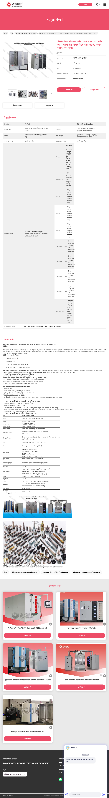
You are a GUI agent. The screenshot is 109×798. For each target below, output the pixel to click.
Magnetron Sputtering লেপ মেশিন (26, 33)
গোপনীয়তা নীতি (5, 795)
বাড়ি (6, 33)
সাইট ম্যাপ (11, 795)
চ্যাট (85, 4)
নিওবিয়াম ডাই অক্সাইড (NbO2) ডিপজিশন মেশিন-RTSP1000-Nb (27, 628)
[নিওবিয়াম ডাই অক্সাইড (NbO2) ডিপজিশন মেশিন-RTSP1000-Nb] (28, 608)
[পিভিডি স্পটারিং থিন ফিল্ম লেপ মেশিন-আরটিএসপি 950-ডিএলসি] (81, 660)
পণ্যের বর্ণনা (49, 105)
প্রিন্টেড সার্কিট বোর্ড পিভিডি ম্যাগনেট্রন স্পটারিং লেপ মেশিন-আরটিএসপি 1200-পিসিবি (27, 680)
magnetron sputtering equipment (86, 572)
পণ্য (12, 33)
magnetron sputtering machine (24, 572)
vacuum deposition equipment (55, 572)
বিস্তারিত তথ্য (17, 105)
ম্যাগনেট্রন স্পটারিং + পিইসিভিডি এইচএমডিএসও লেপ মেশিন (27, 731)
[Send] (103, 794)
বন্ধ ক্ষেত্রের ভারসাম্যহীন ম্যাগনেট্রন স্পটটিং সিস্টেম (81, 628)
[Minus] (103, 747)
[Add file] (66, 794)
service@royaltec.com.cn (16, 774)
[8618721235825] (60, 779)
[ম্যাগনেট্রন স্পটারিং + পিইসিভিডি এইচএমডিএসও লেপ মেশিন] (28, 712)
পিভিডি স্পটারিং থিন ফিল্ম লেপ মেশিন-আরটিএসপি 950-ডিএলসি (81, 680)
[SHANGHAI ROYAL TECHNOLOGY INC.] (14, 4)
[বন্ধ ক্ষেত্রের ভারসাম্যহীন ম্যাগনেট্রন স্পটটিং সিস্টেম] (81, 608)
